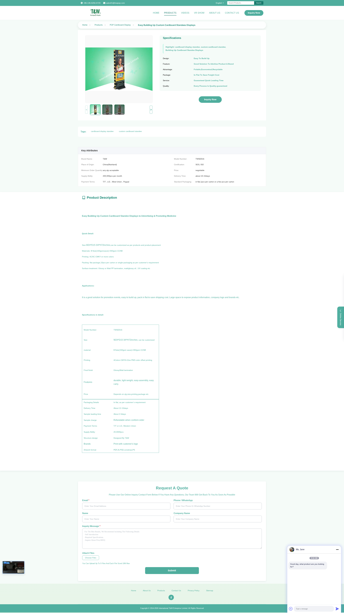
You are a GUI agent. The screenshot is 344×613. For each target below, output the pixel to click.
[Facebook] (171, 597)
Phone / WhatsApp (183, 500)
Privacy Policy (193, 590)
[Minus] (337, 549)
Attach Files (88, 553)
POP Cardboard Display (120, 25)
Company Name (182, 513)
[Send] (337, 609)
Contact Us (232, 13)
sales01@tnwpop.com (115, 3)
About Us (214, 13)
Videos (185, 13)
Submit (172, 570)
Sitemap (209, 590)
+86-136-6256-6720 (92, 3)
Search (258, 3)
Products (170, 13)
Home (156, 13)
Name (85, 513)
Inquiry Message (91, 526)
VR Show (199, 13)
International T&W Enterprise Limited (173, 608)
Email (85, 500)
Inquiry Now (254, 13)
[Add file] (291, 609)
